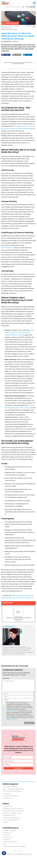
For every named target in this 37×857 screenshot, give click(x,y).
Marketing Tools (8, 798)
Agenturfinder (8, 806)
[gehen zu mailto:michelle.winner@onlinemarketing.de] (21, 630)
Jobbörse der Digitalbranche (12, 817)
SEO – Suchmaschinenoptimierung (14, 789)
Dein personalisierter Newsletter (13, 808)
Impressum (7, 839)
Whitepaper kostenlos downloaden (14, 811)
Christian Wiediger (31, 25)
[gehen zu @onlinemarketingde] (29, 7)
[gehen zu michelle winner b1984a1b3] (21, 632)
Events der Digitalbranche (11, 820)
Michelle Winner (10, 626)
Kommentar (6, 678)
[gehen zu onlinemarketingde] (26, 7)
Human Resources (6, 27)
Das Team (6, 835)
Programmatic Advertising (11, 795)
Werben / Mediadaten (10, 830)
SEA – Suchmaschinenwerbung (13, 791)
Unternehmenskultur (7, 247)
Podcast (6, 822)
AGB (5, 844)
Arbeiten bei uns (8, 837)
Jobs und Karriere (14, 26)
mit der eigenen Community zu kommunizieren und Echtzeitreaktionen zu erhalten (19, 332)
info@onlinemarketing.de (13, 711)
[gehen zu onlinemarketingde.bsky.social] (34, 7)
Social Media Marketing (10, 786)
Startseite (4, 26)
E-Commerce (7, 793)
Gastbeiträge (7, 833)
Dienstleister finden (9, 815)
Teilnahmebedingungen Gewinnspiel (14, 846)
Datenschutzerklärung (12, 719)
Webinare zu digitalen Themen (13, 813)
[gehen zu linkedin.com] (32, 7)
